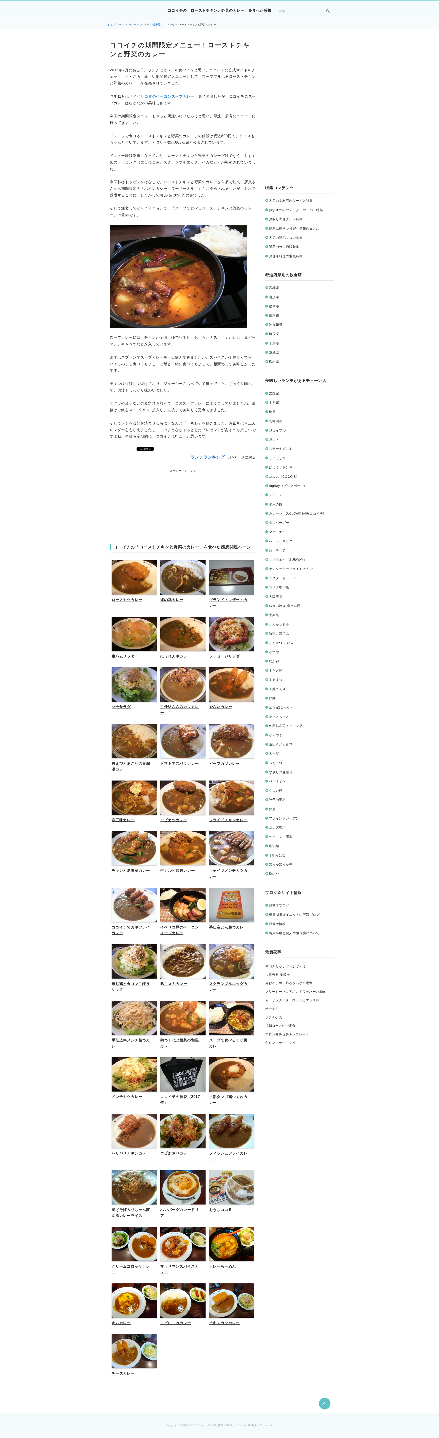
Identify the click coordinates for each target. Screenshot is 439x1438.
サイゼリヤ (277, 458)
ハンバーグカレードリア (179, 1213)
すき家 (274, 402)
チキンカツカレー (224, 1323)
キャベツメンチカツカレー (228, 873)
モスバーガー (279, 522)
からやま (275, 735)
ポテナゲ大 (273, 1017)
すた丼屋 (275, 670)
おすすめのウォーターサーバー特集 (296, 210)
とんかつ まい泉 (281, 643)
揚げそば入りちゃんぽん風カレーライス (131, 1213)
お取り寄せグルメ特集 (286, 219)
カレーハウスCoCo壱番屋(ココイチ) (151, 24)
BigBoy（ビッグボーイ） (288, 486)
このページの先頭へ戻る (324, 1403)
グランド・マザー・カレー (228, 603)
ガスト (274, 439)
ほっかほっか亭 (281, 864)
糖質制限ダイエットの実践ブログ (294, 914)
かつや (274, 652)
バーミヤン (277, 781)
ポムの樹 (275, 504)
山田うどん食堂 (281, 744)
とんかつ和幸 (279, 624)
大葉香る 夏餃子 (277, 974)
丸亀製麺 (275, 421)
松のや (274, 873)
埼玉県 (274, 334)
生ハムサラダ (123, 656)
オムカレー (121, 1323)
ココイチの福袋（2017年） (180, 1100)
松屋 (272, 412)
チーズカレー (123, 1373)
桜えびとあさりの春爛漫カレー (131, 766)
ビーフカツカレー (224, 763)
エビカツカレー (173, 820)
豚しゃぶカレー (173, 984)
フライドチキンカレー (228, 820)
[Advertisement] (183, 502)
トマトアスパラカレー (179, 763)
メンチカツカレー (127, 1097)
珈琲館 (274, 846)
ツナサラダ (121, 707)
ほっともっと (279, 717)
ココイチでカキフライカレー (131, 930)
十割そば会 (277, 855)
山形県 (274, 297)
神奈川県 (275, 325)
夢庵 (272, 809)
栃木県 (274, 361)
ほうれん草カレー (175, 656)
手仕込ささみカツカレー (179, 710)
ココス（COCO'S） (284, 476)
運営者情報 (277, 924)
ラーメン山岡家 (281, 837)
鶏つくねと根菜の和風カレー (179, 1043)
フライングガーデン (284, 818)
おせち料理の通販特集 (286, 256)
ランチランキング (207, 457)
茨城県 (274, 352)
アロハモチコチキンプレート (287, 1034)
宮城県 (274, 288)
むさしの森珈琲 (281, 772)
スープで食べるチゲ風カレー (228, 1043)
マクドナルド (279, 532)
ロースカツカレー (127, 600)
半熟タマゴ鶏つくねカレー (228, 1100)
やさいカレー (220, 707)
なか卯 (274, 661)
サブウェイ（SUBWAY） (288, 559)
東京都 (274, 315)
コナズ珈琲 (277, 827)
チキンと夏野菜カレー (131, 870)
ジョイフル (277, 430)
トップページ (115, 24)
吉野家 (274, 393)
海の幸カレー (171, 600)
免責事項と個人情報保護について (294, 933)
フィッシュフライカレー (228, 1156)
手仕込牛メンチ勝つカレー (131, 1043)
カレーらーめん (222, 1266)
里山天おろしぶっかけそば (285, 966)
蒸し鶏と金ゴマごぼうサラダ (131, 987)
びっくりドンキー (282, 467)
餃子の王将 (277, 800)
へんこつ (275, 763)
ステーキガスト (281, 449)
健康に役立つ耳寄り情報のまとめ (294, 228)
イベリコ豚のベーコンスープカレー (164, 96)
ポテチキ (272, 1009)
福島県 (274, 306)
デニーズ (275, 495)
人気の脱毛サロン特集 (286, 237)
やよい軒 (275, 790)
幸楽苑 (274, 615)
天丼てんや (277, 689)
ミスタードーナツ (282, 578)
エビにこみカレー (175, 1323)
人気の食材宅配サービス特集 (291, 200)
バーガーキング (281, 541)
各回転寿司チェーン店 (286, 726)
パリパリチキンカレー (131, 1153)
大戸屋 (274, 753)
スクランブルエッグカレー (228, 987)
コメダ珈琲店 (279, 587)
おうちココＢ (220, 1210)
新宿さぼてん (279, 633)
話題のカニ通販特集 (284, 247)
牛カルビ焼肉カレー (177, 870)
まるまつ (275, 679)
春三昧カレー (123, 820)
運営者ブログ (279, 905)
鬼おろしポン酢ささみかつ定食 (289, 983)
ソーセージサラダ (224, 656)
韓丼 (272, 698)
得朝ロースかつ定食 (280, 1026)
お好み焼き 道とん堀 (284, 606)
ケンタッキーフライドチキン (291, 569)
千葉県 (274, 343)
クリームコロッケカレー (131, 1269)
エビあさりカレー (175, 1153)
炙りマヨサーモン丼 (280, 1043)
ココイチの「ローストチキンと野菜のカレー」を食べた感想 (219, 10)
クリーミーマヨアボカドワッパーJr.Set (295, 991)
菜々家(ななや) (280, 707)
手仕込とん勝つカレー (228, 927)
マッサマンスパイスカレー (179, 1269)
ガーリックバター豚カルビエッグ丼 (292, 1000)
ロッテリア (277, 550)
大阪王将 (275, 596)
